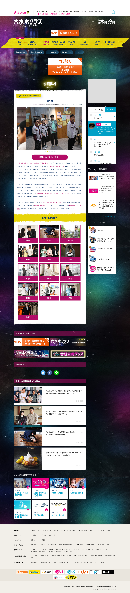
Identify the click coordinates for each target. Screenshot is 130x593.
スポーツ (90, 11)
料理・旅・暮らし (99, 11)
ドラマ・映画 (40, 11)
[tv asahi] (22, 12)
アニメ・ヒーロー (63, 11)
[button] (82, 128)
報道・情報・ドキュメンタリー (78, 11)
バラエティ (49, 11)
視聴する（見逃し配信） (49, 157)
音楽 (55, 11)
